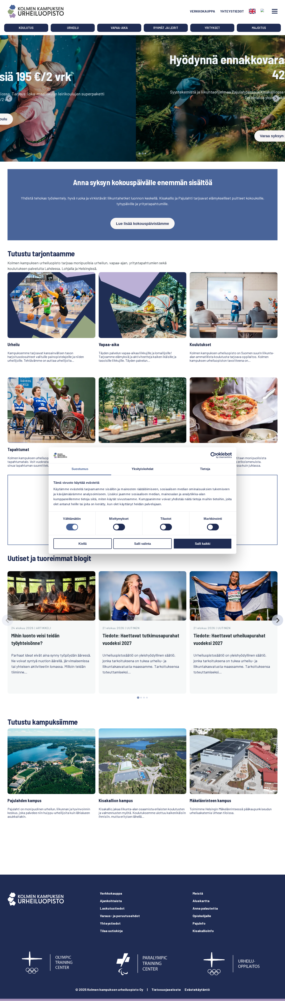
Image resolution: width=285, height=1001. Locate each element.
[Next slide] (276, 98)
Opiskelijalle (202, 916)
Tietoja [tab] (205, 469)
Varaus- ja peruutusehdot (120, 916)
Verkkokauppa (202, 11)
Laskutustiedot (112, 908)
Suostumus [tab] (80, 469)
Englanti (252, 11)
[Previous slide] (9, 98)
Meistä (198, 893)
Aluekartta (201, 901)
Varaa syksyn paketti (142, 136)
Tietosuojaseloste (166, 989)
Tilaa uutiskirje (111, 931)
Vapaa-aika (119, 28)
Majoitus (259, 28)
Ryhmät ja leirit (165, 28)
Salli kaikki (202, 543)
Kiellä (82, 543)
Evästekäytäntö (197, 989)
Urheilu (73, 28)
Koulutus (26, 28)
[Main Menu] (275, 11)
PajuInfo (199, 923)
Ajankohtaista (111, 901)
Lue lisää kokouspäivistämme (142, 224)
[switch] (119, 527)
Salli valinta (142, 543)
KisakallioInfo (203, 931)
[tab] (139, 153)
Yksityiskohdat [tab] (142, 469)
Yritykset (212, 28)
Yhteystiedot (232, 11)
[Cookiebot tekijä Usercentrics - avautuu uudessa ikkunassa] (213, 455)
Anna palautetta (205, 908)
